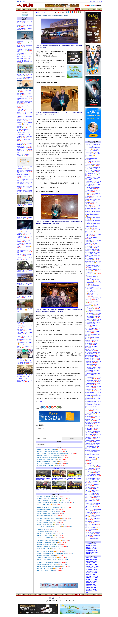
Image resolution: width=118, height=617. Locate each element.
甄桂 (96, 572)
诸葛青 (94, 589)
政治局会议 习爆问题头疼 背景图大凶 (51, 555)
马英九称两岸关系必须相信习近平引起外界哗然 (54, 518)
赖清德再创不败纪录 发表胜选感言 (50, 496)
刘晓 (87, 545)
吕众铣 (95, 569)
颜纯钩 (93, 561)
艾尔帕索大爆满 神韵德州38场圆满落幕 (52, 449)
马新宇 (95, 557)
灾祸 (56, 9)
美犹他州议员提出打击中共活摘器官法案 (52, 451)
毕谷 (87, 572)
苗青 (87, 577)
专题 (78, 9)
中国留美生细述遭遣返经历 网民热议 (51, 544)
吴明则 (90, 576)
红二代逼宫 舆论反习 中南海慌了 (50, 522)
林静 (87, 552)
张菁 (87, 561)
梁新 (87, 589)
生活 (67, 9)
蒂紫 (93, 572)
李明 (89, 547)
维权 (88, 9)
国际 (46, 9)
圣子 (91, 562)
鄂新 (87, 582)
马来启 (91, 557)
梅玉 (87, 592)
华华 (89, 584)
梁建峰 (89, 552)
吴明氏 (90, 564)
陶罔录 (87, 576)
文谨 (91, 545)
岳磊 (91, 582)
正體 (94, 1)
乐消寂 (89, 567)
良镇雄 (90, 571)
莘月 (92, 569)
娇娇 (96, 590)
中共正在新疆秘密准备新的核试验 (50, 515)
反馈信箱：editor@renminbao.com (59, 598)
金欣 (87, 543)
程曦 (87, 547)
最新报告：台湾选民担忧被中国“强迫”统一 (52, 559)
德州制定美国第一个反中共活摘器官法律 (52, 459)
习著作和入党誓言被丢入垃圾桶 (50, 535)
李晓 (92, 587)
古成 (89, 557)
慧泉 (94, 574)
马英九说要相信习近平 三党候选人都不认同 (52, 511)
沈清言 (94, 545)
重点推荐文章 (25, 18)
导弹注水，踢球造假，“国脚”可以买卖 (50, 513)
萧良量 (91, 581)
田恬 (94, 582)
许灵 (91, 589)
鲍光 (87, 581)
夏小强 (89, 577)
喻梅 (91, 584)
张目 (90, 586)
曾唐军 (97, 566)
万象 (62, 9)
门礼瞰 (95, 581)
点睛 (89, 574)
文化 (72, 9)
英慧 (87, 574)
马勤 (95, 586)
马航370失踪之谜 (45, 529)
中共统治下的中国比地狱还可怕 (50, 524)
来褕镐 (94, 566)
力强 (91, 547)
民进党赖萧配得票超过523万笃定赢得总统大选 (53, 498)
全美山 (96, 559)
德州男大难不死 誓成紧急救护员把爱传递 (52, 463)
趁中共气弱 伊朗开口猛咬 (48, 548)
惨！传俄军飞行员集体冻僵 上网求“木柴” (51, 520)
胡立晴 (96, 552)
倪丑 (89, 589)
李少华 (93, 590)
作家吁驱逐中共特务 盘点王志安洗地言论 (52, 557)
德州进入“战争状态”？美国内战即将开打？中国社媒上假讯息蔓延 (57, 453)
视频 (94, 9)
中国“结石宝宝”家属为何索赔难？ (50, 568)
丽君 (92, 543)
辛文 (89, 545)
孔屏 (95, 543)
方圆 (96, 564)
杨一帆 (91, 548)
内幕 (29, 9)
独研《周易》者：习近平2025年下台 (50, 533)
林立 (95, 587)
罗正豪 (89, 559)
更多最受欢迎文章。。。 (95, 538)
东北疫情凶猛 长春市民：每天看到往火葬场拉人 (53, 540)
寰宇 (83, 9)
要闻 (24, 9)
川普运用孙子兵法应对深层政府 (49, 531)
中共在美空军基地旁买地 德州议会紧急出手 (53, 461)
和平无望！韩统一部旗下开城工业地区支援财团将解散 (55, 553)
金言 (93, 571)
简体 (91, 1)
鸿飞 (97, 576)
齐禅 (87, 587)
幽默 (40, 9)
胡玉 (87, 567)
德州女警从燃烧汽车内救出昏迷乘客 (51, 465)
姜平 (90, 579)
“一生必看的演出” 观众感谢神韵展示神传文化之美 (54, 526)
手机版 (97, 1)
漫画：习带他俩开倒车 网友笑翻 (51, 551)
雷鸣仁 (89, 561)
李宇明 (95, 567)
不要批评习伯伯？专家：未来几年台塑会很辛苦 (53, 566)
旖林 (87, 584)
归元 (96, 561)
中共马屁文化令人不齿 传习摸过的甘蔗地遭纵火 (55, 507)
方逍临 (87, 553)
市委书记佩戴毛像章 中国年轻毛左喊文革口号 (52, 546)
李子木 (90, 553)
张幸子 (93, 559)
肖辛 (93, 553)
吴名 (87, 550)
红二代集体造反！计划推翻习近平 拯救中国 (52, 562)
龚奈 (92, 550)
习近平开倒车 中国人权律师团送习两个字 (52, 542)
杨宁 (89, 562)
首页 (19, 9)
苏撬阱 (87, 586)
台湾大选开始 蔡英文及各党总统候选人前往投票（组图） (55, 502)
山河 (87, 562)
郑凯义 (89, 550)
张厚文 (95, 548)
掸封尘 (87, 564)
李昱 (87, 548)
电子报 (100, 1)
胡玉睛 (93, 552)
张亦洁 (94, 576)
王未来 (90, 566)
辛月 (92, 567)
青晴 (96, 579)
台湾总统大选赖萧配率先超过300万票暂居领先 (53, 500)
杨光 (87, 559)
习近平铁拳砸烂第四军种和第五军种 (50, 509)
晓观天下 (90, 572)
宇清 (91, 574)
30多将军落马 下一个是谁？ (49, 504)
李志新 (87, 569)
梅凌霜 (89, 543)
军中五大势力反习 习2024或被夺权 (50, 570)
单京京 (89, 590)
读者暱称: (38, 438)
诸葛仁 (89, 587)
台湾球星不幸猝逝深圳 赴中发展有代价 (52, 564)
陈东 (94, 584)
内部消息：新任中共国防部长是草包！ (51, 537)
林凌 (87, 590)
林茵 (93, 564)
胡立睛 (87, 566)
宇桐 (90, 569)
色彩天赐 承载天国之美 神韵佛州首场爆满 (53, 457)
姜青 (89, 581)
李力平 (96, 577)
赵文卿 (87, 579)
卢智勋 (87, 571)
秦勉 (87, 557)
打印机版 (39, 401)
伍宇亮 (94, 547)
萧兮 (89, 548)
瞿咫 (89, 582)
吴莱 (92, 586)
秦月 (94, 562)
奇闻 (51, 9)
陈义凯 (96, 571)
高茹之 (93, 577)
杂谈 (99, 9)
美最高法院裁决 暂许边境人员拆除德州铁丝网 (52, 455)
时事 (35, 9)
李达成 (93, 579)
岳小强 (95, 550)
